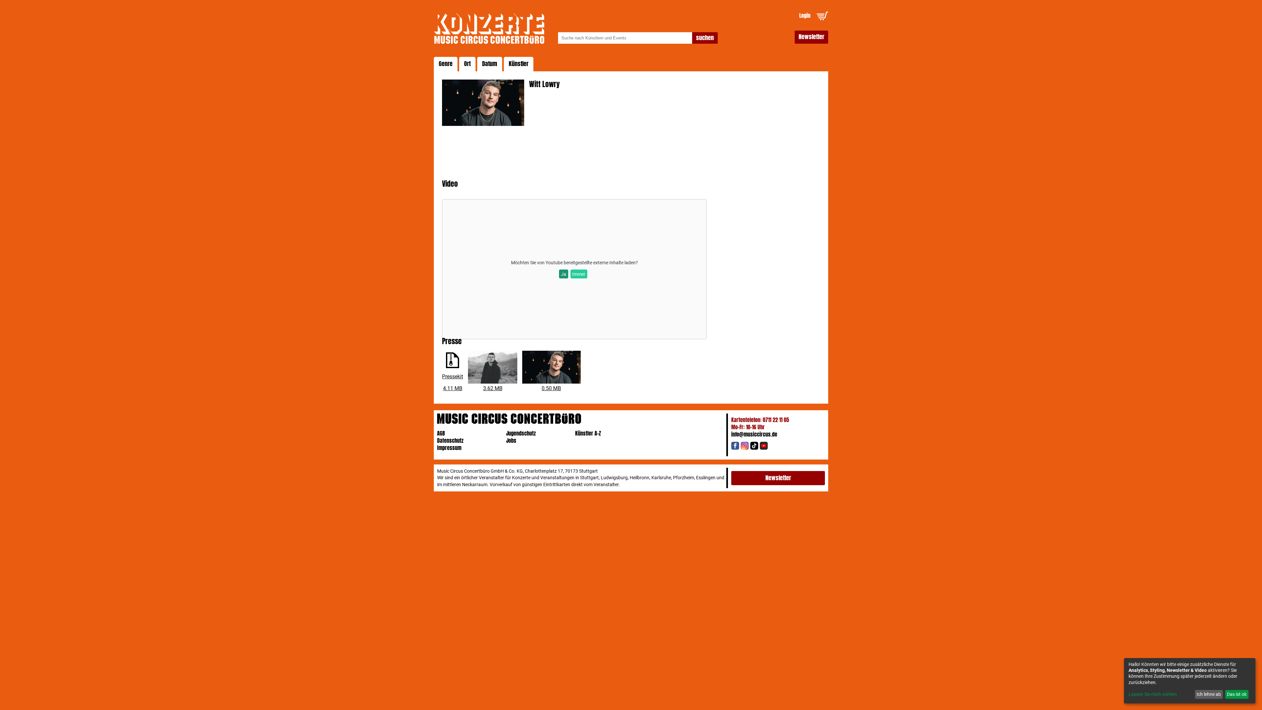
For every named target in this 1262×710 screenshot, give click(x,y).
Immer (578, 274)
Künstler (518, 63)
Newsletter (811, 37)
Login (804, 15)
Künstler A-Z (588, 433)
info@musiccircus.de (754, 434)
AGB (441, 433)
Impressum (449, 448)
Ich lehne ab (1209, 694)
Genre (446, 63)
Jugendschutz (521, 433)
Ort (467, 63)
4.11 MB (452, 388)
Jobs (511, 440)
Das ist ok (1237, 694)
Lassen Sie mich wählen (1153, 694)
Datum (489, 63)
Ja (563, 274)
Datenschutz (450, 440)
